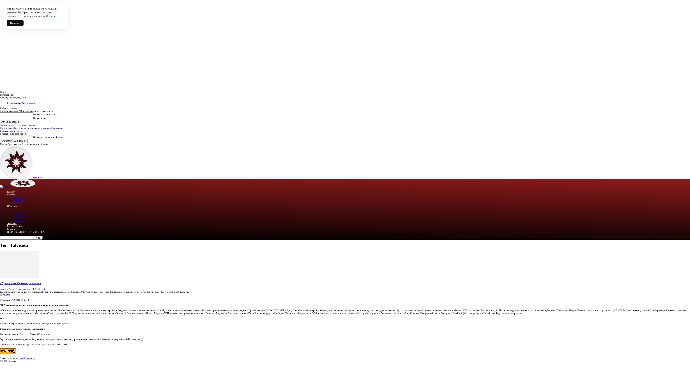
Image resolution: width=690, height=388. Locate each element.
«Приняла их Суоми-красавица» (20, 283)
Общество (12, 206)
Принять (15, 23)
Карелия (18, 197)
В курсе (11, 194)
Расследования (14, 226)
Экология (12, 223)
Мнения (18, 212)
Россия (17, 200)
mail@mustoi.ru (27, 358)
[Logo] (5, 186)
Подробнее (52, 16)
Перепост (19, 217)
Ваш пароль (39, 118)
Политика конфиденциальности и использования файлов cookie (32, 128)
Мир (16, 203)
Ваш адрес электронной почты (49, 137)
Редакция (12, 229)
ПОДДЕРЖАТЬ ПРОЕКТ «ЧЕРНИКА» (26, 232)
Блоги (17, 214)
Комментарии (21, 209)
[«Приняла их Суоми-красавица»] (19, 277)
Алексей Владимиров (19, 289)
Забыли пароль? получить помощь (17, 125)
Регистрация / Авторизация (21, 102)
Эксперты (19, 220)
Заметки (4, 289)
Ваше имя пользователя (45, 114)
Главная (11, 191)
